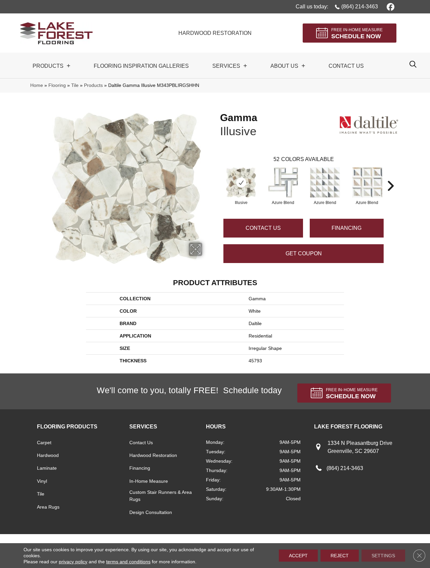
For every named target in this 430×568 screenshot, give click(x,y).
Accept (298, 555)
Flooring (57, 85)
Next (390, 175)
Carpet (44, 442)
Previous (217, 175)
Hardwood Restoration (153, 455)
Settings (383, 555)
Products (93, 85)
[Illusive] (240, 182)
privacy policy (73, 561)
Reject (340, 555)
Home (36, 85)
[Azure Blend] (283, 182)
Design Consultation (150, 512)
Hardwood (48, 455)
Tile (75, 85)
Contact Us (263, 228)
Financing (139, 468)
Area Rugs (48, 507)
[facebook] (389, 6)
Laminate (47, 468)
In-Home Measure (148, 481)
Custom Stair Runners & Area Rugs (160, 495)
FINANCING (346, 228)
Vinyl (42, 481)
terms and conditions (128, 561)
